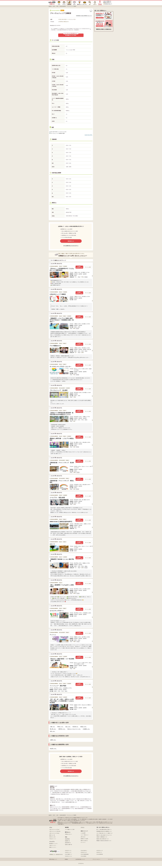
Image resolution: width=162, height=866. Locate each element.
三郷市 (52, 740)
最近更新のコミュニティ (53, 843)
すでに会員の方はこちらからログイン (70, 245)
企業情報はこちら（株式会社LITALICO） (56, 854)
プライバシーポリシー (96, 859)
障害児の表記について (53, 859)
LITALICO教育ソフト (68, 854)
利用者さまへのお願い (84, 838)
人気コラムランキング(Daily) (54, 833)
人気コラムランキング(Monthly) (54, 831)
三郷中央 (61, 729)
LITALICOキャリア (100, 850)
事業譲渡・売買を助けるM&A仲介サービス (104, 840)
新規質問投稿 (67, 838)
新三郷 (75, 726)
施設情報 (67, 827)
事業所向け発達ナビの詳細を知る (103, 29)
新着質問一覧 (67, 840)
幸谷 (52, 731)
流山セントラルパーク (73, 729)
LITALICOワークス (68, 850)
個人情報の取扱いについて (80, 859)
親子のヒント (67, 832)
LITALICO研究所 (83, 856)
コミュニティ (52, 841)
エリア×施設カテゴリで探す (70, 829)
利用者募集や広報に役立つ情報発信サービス (104, 831)
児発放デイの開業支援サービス (102, 836)
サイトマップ (83, 842)
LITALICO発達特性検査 (84, 854)
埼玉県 (53, 748)
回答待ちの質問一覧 (68, 844)
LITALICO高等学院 (100, 854)
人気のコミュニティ (52, 845)
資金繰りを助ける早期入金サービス (103, 838)
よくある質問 (83, 833)
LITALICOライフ (99, 852)
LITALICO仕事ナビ (84, 850)
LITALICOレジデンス (68, 856)
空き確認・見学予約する (79, 267)
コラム (50, 827)
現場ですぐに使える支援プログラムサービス (104, 835)
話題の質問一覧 (67, 842)
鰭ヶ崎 (52, 729)
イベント (82, 827)
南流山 (83, 726)
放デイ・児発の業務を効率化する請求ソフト (104, 829)
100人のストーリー (52, 838)
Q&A (66, 836)
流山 (67, 726)
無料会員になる (71, 241)
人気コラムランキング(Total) (54, 829)
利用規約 (66, 859)
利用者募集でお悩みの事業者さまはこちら (84, 15)
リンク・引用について (84, 834)
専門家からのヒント (68, 834)
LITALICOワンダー (84, 852)
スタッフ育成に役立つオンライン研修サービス (104, 833)
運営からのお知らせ (84, 840)
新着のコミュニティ (52, 847)
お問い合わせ (83, 836)
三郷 (52, 726)
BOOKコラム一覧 (52, 836)
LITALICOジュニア (68, 852)
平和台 (60, 726)
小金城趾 (86, 729)
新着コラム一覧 (52, 835)
